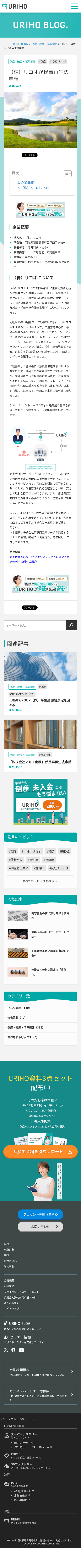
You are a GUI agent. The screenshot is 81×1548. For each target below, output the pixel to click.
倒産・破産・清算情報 (44, 43)
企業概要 (27, 182)
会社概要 (9, 1280)
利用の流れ (10, 1260)
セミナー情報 (24, 1339)
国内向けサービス (25, 1443)
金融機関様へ (38, 1371)
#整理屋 (49, 860)
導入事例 (9, 1266)
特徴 (6, 1255)
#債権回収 (15, 860)
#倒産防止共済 (18, 868)
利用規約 (9, 1286)
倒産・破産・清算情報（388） (26, 1027)
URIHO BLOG (20, 43)
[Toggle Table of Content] (66, 173)
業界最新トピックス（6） (23, 1037)
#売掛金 (64, 851)
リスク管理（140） (19, 1008)
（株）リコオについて (37, 187)
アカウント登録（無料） (40, 1214)
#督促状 (39, 868)
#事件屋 (33, 860)
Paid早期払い (22, 1500)
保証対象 (9, 1249)
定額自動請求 (22, 1495)
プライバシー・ (21, 1291)
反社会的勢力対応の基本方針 (20, 1297)
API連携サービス (24, 1491)
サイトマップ (11, 1308)
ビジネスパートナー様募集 (38, 1394)
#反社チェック (59, 868)
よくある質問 (11, 1302)
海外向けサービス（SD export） (34, 1447)
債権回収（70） (17, 1018)
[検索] (71, 625)
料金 (6, 1244)
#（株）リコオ (58, 61)
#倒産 (42, 61)
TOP (6, 43)
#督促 (50, 851)
